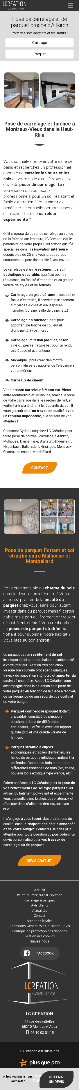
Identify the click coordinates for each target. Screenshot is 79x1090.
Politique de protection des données (39, 931)
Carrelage (39, 43)
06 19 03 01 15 (42, 1033)
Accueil (39, 890)
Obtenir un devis (56, 1079)
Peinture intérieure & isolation (39, 895)
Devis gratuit (39, 861)
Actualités (39, 910)
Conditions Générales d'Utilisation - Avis (39, 925)
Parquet (40, 54)
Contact (39, 468)
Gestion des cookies (40, 936)
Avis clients (39, 905)
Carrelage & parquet (39, 900)
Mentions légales (39, 920)
